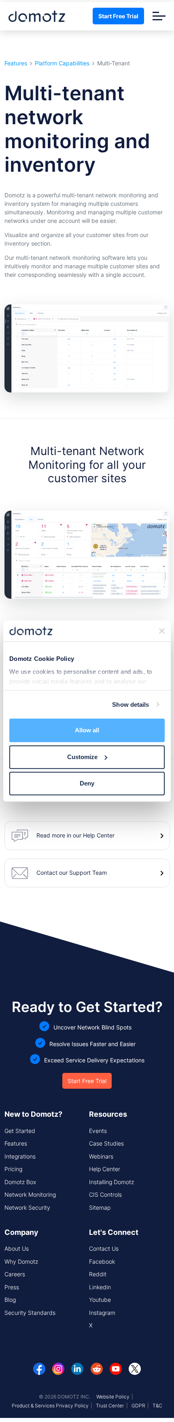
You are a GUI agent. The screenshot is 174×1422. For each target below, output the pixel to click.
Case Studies (106, 1143)
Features (15, 63)
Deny (87, 783)
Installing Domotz (111, 1182)
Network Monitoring (30, 1194)
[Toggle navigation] (159, 16)
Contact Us (104, 1248)
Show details (130, 704)
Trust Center (110, 1405)
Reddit (97, 1274)
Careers (14, 1274)
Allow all (87, 730)
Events (98, 1131)
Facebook (102, 1261)
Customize (82, 756)
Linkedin (100, 1287)
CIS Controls (105, 1194)
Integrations (20, 1156)
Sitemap (99, 1207)
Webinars (101, 1156)
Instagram (102, 1312)
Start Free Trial (118, 16)
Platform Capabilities (62, 63)
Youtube (100, 1299)
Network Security (27, 1207)
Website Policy (112, 1396)
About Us (16, 1248)
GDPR (138, 1405)
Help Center (104, 1169)
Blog (10, 1299)
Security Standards (29, 1312)
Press (11, 1287)
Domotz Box (20, 1182)
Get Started (19, 1131)
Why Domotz (21, 1261)
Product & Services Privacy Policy (50, 1405)
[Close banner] (162, 631)
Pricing (13, 1169)
